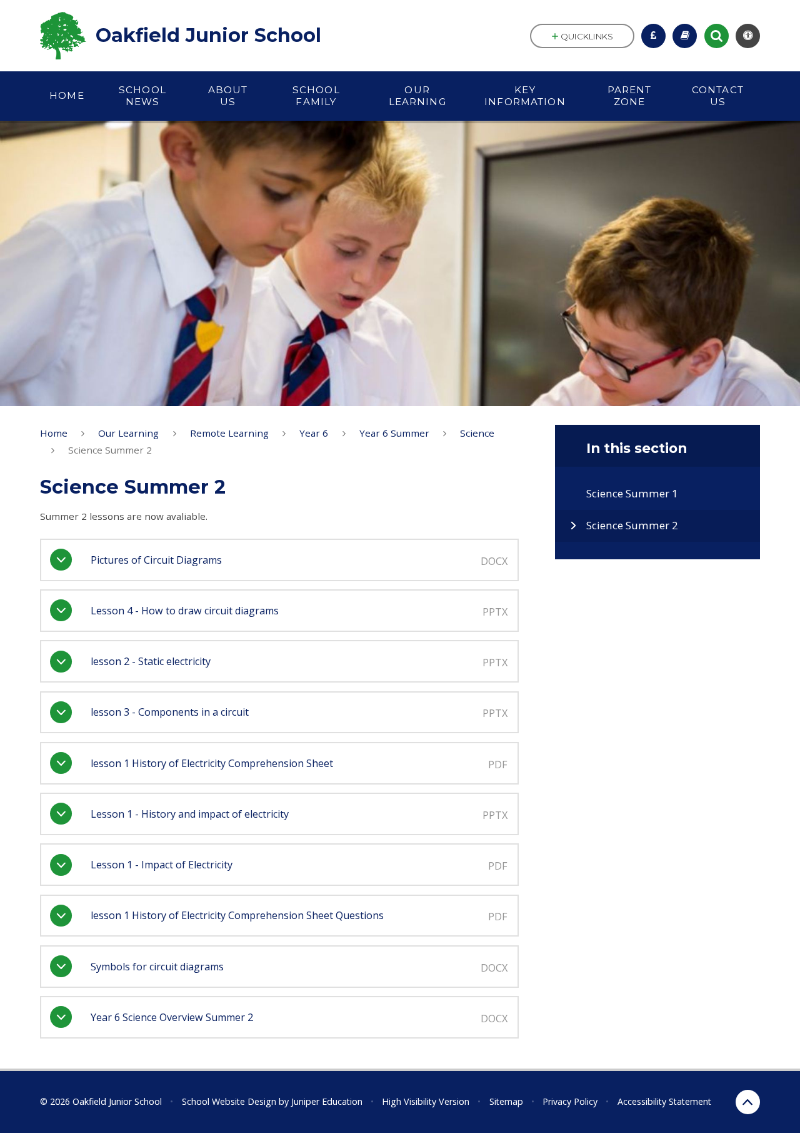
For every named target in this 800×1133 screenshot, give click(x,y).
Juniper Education (326, 1101)
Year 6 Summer (394, 433)
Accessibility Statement (664, 1101)
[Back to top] (748, 1102)
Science (477, 433)
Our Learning (128, 433)
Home (54, 433)
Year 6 (313, 433)
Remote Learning (229, 433)
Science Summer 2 (110, 450)
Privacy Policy (570, 1101)
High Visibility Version (425, 1101)
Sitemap (506, 1101)
